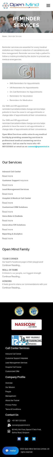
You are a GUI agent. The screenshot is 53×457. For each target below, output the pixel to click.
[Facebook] (19, 439)
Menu (48, 5)
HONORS (7, 281)
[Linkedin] (34, 439)
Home (4, 36)
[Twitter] (26, 439)
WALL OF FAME (10, 270)
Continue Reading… (11, 265)
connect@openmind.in (38, 146)
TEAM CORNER (10, 258)
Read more (7, 176)
